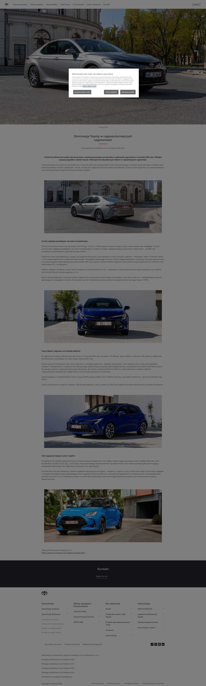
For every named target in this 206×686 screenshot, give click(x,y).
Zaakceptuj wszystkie (127, 92)
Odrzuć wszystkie (111, 92)
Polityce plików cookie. (89, 86)
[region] (104, 83)
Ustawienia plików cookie (82, 92)
